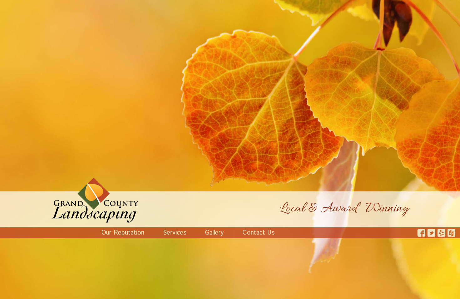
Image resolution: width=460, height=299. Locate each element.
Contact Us (258, 232)
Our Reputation (122, 232)
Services (174, 232)
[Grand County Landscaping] (95, 200)
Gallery (214, 232)
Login (4, 295)
